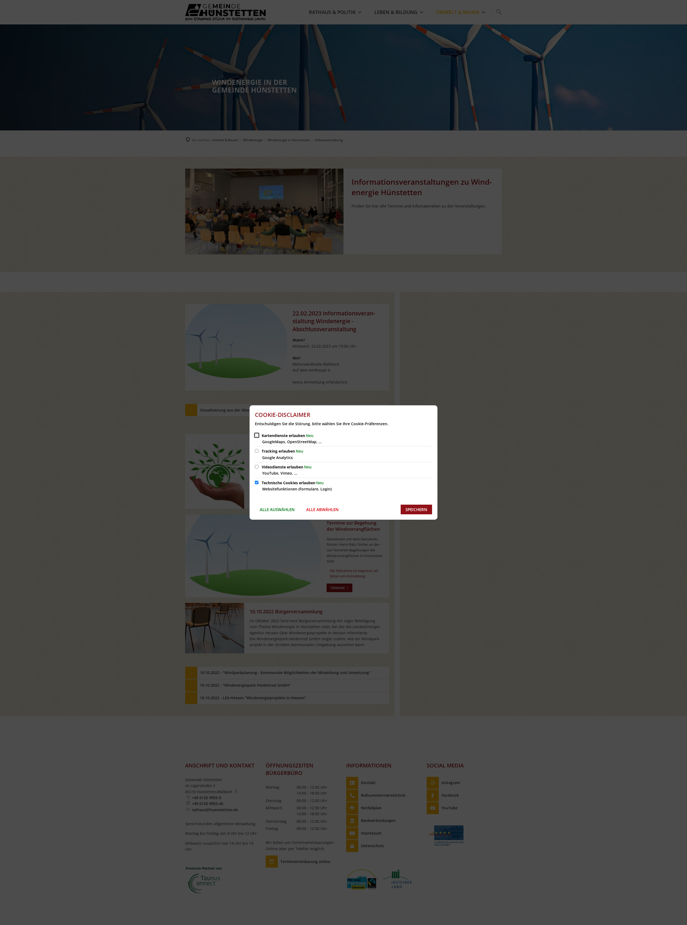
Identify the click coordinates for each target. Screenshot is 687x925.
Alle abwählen (322, 509)
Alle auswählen (277, 509)
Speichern (416, 509)
